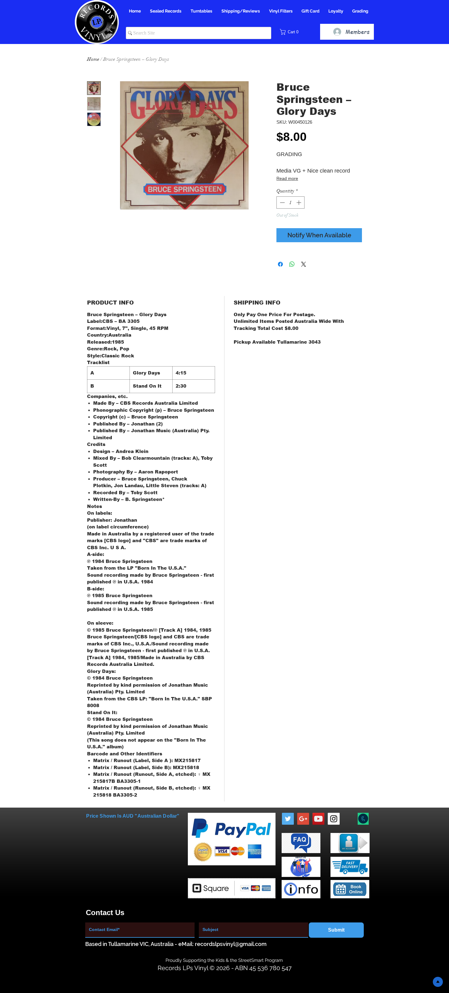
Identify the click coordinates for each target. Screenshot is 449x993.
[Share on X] (303, 264)
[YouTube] (318, 819)
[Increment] (299, 202)
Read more (287, 178)
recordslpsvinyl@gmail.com (231, 944)
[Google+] (303, 819)
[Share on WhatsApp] (292, 264)
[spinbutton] (290, 202)
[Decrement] (281, 202)
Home (93, 59)
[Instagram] (334, 819)
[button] (291, 32)
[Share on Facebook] (280, 264)
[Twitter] (288, 819)
